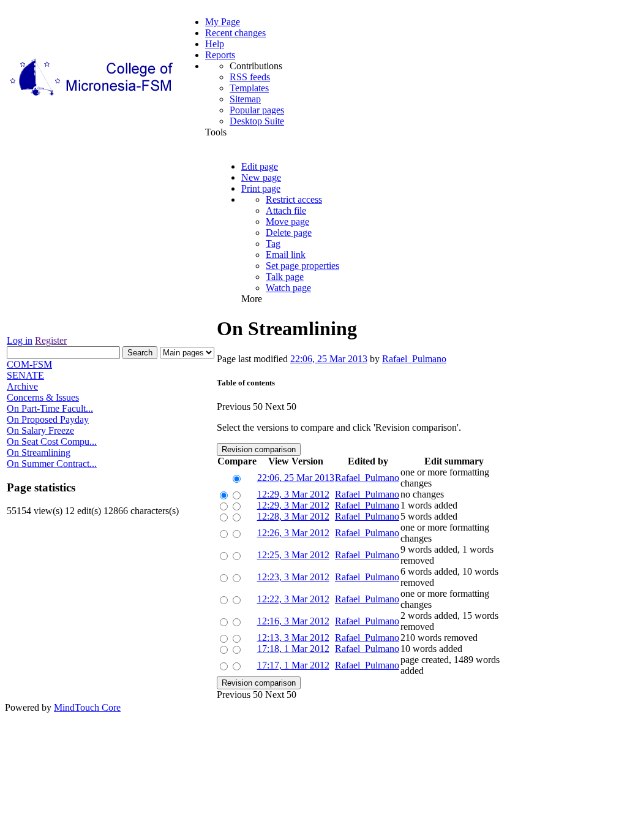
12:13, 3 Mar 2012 (293, 637)
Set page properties (302, 265)
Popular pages (257, 110)
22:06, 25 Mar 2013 (328, 359)
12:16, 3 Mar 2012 (293, 621)
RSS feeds (250, 77)
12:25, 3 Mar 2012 (293, 555)
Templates (249, 88)
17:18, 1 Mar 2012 (293, 648)
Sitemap (245, 99)
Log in (19, 340)
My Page (222, 22)
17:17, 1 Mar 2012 (293, 665)
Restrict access (294, 199)
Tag (273, 243)
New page (261, 177)
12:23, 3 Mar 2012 (293, 577)
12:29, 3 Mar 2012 (293, 494)
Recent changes (235, 33)
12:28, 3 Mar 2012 (293, 516)
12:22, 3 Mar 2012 (293, 599)
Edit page (259, 166)
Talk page (285, 276)
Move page (287, 221)
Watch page (288, 287)
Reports (220, 55)
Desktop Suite (257, 121)
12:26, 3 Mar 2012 (293, 533)
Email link (286, 254)
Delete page (289, 232)
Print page (260, 188)
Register (51, 340)
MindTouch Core (87, 707)
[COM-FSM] (92, 96)
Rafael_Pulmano (414, 359)
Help (214, 44)
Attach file (286, 210)
